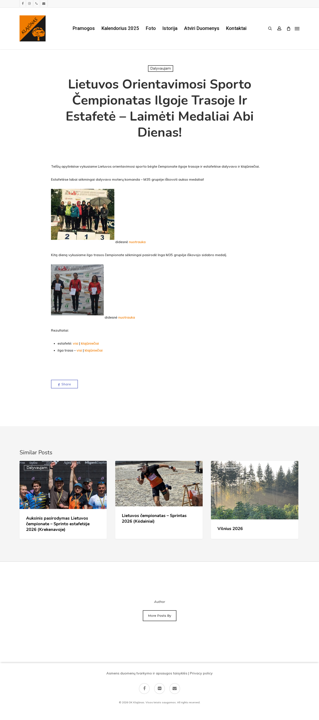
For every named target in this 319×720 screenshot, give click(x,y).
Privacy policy (201, 673)
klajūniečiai (90, 343)
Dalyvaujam (160, 68)
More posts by (159, 616)
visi (75, 343)
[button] (297, 28)
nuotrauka (137, 242)
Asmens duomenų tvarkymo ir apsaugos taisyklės (146, 673)
